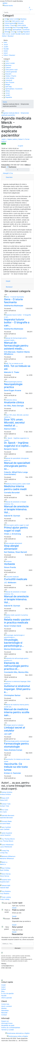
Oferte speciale (6, 998)
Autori (28, 34)
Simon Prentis (10, 567)
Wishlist (4, 1008)
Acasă (3, 985)
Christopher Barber (12, 695)
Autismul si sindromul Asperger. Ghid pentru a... (17, 689)
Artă (6, 19)
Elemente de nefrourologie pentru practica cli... (16, 665)
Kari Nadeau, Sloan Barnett (15, 552)
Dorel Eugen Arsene (12, 390)
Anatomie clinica (14, 402)
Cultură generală (10, 23)
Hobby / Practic (9, 25)
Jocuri (12, 32)
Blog (2, 991)
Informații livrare (6, 1023)
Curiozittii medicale (15, 579)
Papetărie (26, 32)
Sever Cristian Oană (12, 626)
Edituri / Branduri (8, 36)
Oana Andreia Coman (13, 750)
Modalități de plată (7, 1025)
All (7, 167)
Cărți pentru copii (17, 21)
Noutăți (18, 34)
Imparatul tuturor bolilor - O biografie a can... (16, 322)
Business (23, 19)
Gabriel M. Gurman (12, 516)
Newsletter (5, 1010)
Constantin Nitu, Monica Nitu (16, 672)
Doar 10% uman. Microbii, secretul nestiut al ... (14, 422)
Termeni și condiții (7, 1030)
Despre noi (5, 1021)
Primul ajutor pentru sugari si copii (16, 529)
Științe (6, 32)
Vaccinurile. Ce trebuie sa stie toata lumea (16, 766)
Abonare (17, 948)
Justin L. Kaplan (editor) (9, 139)
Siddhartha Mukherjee (13, 306)
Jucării (18, 32)
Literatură (7, 27)
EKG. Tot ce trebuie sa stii (17, 367)
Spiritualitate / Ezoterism (21, 29)
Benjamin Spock (11, 449)
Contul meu (5, 1004)
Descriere (8, 177)
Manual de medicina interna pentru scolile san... (16, 712)
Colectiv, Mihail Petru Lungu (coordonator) (16, 473)
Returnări (4, 1013)
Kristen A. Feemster (12, 773)
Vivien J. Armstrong (12, 534)
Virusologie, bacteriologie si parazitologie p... (14, 642)
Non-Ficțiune (17, 27)
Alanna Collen (10, 429)
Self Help (7, 29)
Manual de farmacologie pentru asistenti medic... (16, 345)
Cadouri (7, 21)
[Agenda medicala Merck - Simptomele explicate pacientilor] (17, 114)
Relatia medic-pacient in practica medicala (17, 621)
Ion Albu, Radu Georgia (14, 406)
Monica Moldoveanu (12, 649)
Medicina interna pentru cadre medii (15, 488)
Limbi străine (21, 25)
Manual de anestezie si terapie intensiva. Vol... (16, 509)
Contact (4, 1015)
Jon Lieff (7, 734)
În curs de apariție (7, 993)
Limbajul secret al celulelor (14, 729)
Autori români (14, 19)
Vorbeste (9, 563)
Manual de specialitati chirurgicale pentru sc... (17, 465)
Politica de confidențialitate (10, 1027)
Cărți (3, 34)
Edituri (3, 989)
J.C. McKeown (10, 582)
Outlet (23, 34)
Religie (25, 27)
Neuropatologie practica (13, 386)
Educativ (20, 23)
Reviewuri (8, 287)
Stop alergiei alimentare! (11, 547)
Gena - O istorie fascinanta (13, 301)
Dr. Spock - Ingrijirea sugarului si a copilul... (17, 444)
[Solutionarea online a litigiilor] (17, 1036)
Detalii (7, 281)
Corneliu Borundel (12, 492)
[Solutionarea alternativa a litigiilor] (17, 1033)
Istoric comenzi (6, 1006)
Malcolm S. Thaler (11, 372)
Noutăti (3, 995)
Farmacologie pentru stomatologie (16, 745)
